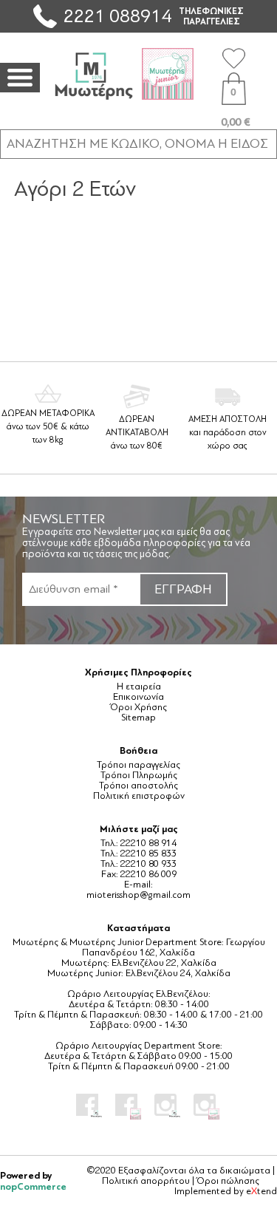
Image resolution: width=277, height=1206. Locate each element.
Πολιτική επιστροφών (139, 796)
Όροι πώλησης (227, 1181)
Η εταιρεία (139, 686)
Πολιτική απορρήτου (146, 1181)
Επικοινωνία (138, 697)
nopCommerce (33, 1186)
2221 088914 (117, 16)
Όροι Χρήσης (138, 707)
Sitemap (138, 717)
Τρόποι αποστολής (138, 785)
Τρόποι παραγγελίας (138, 765)
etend (261, 1191)
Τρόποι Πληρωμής (138, 775)
